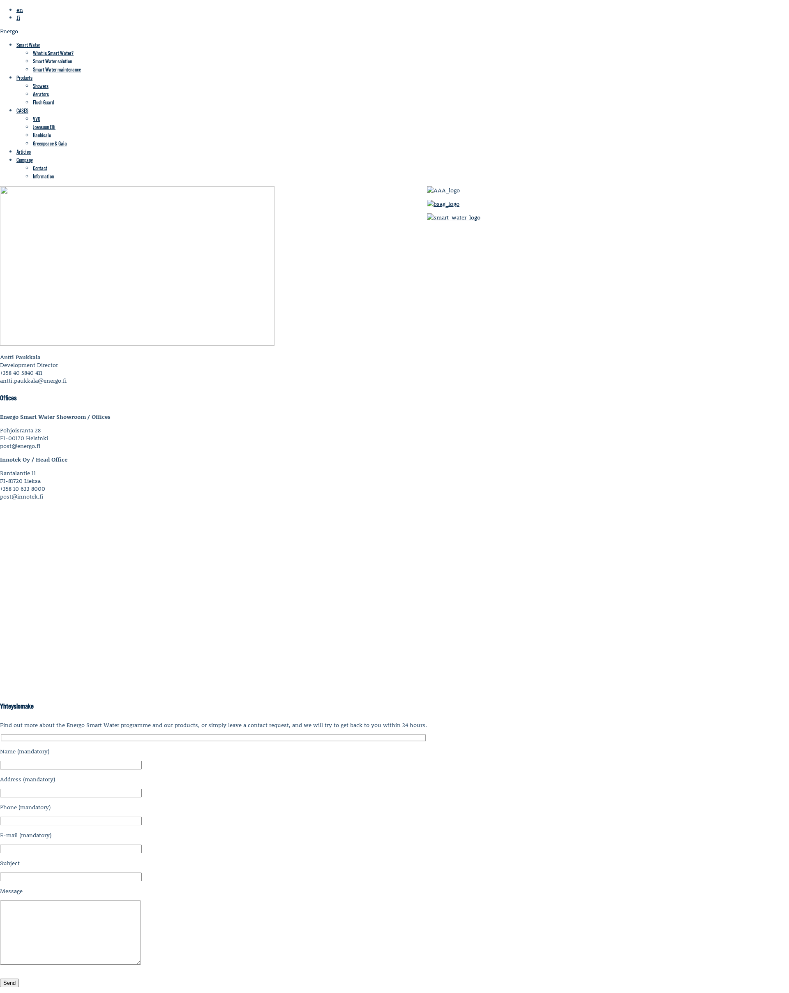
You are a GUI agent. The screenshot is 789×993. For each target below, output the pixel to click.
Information (43, 176)
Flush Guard (43, 102)
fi (18, 17)
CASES (22, 111)
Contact (40, 168)
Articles (23, 152)
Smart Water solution (52, 61)
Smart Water (28, 45)
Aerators (41, 94)
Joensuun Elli (44, 127)
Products (24, 78)
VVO (36, 119)
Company (24, 160)
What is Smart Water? (53, 53)
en (19, 10)
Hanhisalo (42, 135)
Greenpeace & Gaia (50, 144)
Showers (40, 86)
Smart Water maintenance (57, 70)
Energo (9, 31)
